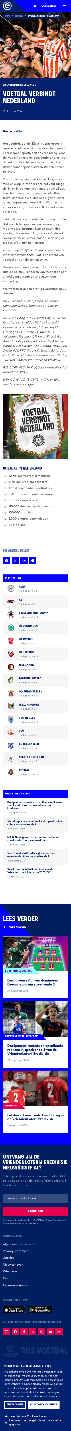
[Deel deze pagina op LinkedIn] (24, 560)
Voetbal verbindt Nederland (43, 16)
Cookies (8, 1258)
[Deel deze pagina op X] (15, 560)
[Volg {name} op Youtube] (50, 1331)
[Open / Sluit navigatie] (64, 5)
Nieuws (19, 16)
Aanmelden (35, 1211)
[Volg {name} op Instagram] (6, 1331)
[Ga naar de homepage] (7, 5)
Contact (8, 1278)
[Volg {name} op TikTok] (24, 1331)
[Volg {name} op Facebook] (15, 1331)
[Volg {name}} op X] (32, 1331)
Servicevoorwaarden (12, 1223)
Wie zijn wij (10, 1271)
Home (7, 16)
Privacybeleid (59, 1220)
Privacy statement (16, 1251)
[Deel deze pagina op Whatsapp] (32, 560)
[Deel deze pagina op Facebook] (6, 560)
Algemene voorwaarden (20, 1244)
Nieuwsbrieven (13, 1265)
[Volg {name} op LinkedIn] (59, 1331)
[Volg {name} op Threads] (41, 1331)
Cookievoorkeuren (15, 1285)
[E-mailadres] (35, 1198)
